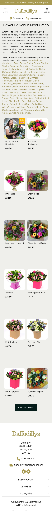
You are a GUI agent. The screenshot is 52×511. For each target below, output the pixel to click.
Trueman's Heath (10, 104)
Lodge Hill (40, 89)
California (33, 69)
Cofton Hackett (19, 72)
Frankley (41, 75)
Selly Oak (32, 95)
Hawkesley (7, 83)
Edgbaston (24, 75)
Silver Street (28, 98)
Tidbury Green (35, 101)
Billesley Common (10, 66)
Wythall (12, 113)
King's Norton (43, 86)
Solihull (38, 98)
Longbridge (7, 92)
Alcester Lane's (36, 60)
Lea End (6, 89)
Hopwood (18, 86)
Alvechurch (7, 63)
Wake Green (38, 104)
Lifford (32, 89)
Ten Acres (22, 101)
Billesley (44, 63)
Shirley (19, 98)
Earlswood (13, 75)
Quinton (42, 92)
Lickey (14, 89)
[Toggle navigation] (5, 10)
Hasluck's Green (31, 81)
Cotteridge (33, 72)
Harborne (18, 81)
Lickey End (23, 89)
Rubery (23, 95)
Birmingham (25, 66)
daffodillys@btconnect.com (28, 465)
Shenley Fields (8, 98)
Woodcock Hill (16, 110)
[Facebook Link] (24, 471)
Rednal (5, 95)
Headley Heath (20, 83)
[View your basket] (47, 10)
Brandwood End (20, 69)
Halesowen (7, 81)
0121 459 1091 (36, 18)
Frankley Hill (23, 78)
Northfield (32, 92)
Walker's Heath (9, 107)
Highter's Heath (36, 83)
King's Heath (30, 86)
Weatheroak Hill (34, 107)
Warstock (21, 107)
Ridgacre (14, 95)
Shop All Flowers (26, 407)
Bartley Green (33, 63)
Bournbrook (37, 66)
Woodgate (29, 110)
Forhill (32, 75)
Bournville (6, 69)
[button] (26, 479)
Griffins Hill (34, 78)
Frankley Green (9, 78)
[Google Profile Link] (28, 471)
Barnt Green (20, 63)
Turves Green (25, 104)
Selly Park (42, 95)
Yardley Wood (23, 113)
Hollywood (7, 86)
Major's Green (20, 92)
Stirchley (13, 101)
